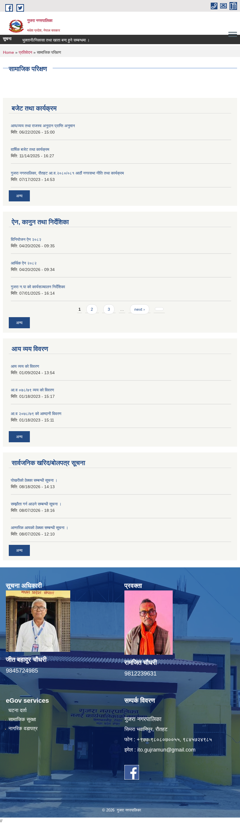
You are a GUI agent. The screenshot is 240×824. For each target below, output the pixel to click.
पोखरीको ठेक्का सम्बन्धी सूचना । (34, 480)
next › (139, 309)
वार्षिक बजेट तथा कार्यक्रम (30, 149)
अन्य (19, 196)
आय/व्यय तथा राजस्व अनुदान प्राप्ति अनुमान (43, 125)
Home (8, 52)
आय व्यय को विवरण (25, 366)
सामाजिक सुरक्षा (22, 719)
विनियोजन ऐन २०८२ (26, 239)
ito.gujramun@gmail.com (166, 750)
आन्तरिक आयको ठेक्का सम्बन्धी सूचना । (39, 527)
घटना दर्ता (17, 710)
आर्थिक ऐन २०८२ (24, 263)
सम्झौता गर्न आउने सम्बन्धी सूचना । (36, 504)
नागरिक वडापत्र (22, 728)
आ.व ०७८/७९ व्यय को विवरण (32, 390)
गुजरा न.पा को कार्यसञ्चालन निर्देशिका (38, 286)
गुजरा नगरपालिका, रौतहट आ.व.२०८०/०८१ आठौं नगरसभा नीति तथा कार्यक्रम (67, 173)
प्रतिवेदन (25, 52)
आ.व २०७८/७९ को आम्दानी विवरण (36, 413)
